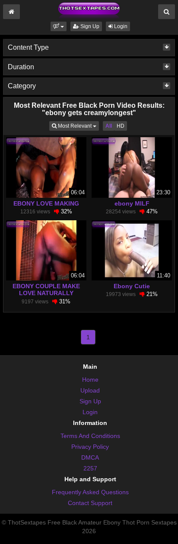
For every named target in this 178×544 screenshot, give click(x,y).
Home (90, 379)
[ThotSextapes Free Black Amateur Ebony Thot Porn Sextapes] (89, 10)
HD (120, 126)
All (108, 126)
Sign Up (89, 26)
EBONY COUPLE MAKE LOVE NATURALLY (46, 289)
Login (120, 26)
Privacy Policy (90, 446)
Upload (90, 390)
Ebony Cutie (132, 286)
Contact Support (90, 502)
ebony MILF (131, 203)
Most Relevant (78, 125)
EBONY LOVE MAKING (46, 203)
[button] (59, 26)
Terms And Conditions (90, 435)
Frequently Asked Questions (90, 492)
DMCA (90, 457)
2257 (90, 468)
